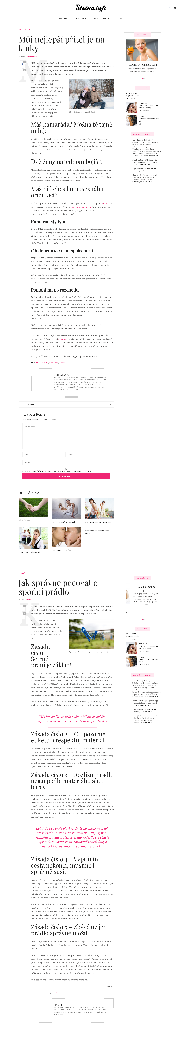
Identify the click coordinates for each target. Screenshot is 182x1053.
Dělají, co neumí (142, 586)
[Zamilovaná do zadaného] (66, 537)
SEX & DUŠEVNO (79, 19)
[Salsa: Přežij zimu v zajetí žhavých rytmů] (132, 107)
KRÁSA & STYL (62, 19)
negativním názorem (81, 207)
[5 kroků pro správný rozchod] (66, 508)
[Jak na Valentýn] (33, 507)
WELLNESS (107, 19)
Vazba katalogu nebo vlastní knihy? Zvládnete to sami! (144, 163)
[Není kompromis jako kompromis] (99, 508)
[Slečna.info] (91, 8)
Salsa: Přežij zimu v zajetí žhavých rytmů (148, 106)
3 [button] (144, 78)
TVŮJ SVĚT (94, 19)
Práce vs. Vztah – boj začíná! (29, 552)
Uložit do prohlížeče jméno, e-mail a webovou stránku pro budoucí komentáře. (57, 471)
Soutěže (119, 19)
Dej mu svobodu (132, 95)
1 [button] (140, 78)
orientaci (62, 339)
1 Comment (29, 404)
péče (37, 993)
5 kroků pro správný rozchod (63, 522)
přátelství (53, 363)
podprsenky (45, 993)
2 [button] (142, 78)
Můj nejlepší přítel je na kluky (61, 44)
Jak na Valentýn (24, 520)
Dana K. (30, 599)
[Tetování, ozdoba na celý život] (132, 120)
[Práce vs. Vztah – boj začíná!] (33, 538)
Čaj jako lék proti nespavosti (146, 156)
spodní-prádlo (57, 993)
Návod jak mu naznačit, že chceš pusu (144, 169)
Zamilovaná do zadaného (61, 550)
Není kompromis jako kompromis (98, 522)
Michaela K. (32, 56)
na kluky (107, 203)
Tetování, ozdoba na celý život (148, 120)
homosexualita (42, 363)
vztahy (62, 363)
